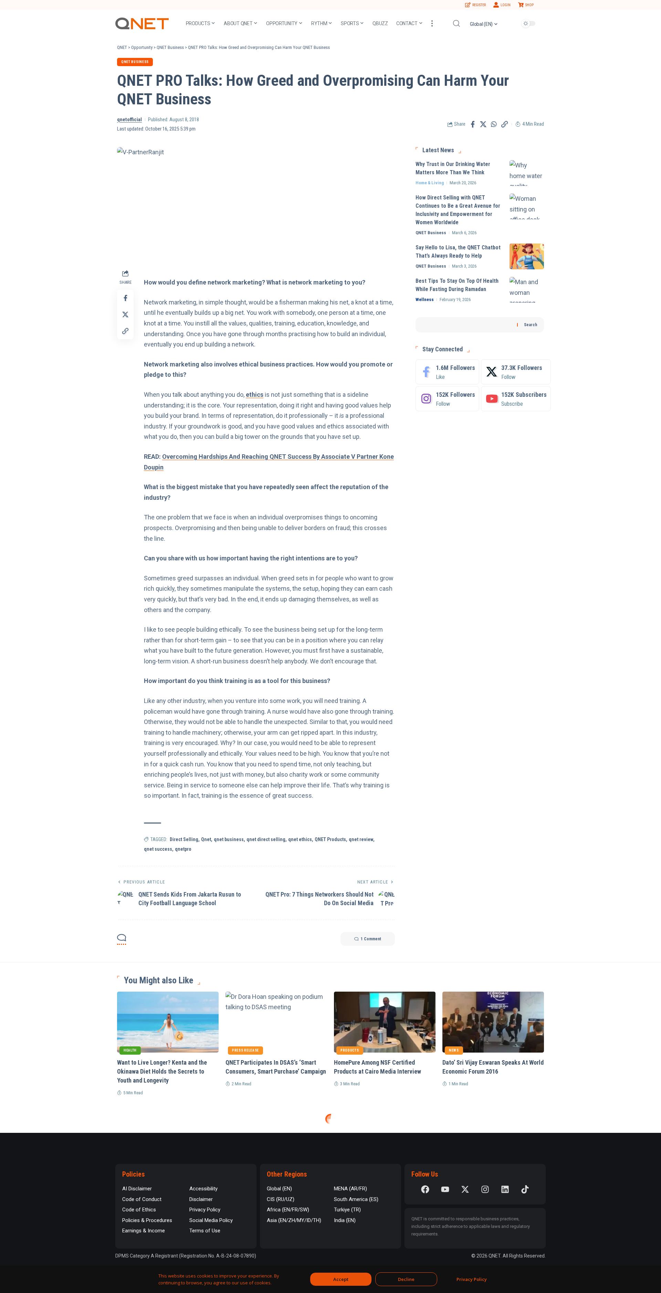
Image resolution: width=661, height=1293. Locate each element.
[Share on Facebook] (473, 124)
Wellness (425, 299)
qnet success (158, 849)
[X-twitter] (465, 1189)
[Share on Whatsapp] (494, 124)
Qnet (206, 839)
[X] (516, 371)
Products (349, 1050)
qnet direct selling (265, 839)
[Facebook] (447, 371)
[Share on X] (483, 124)
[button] (432, 23)
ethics (254, 394)
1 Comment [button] (371, 939)
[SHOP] (521, 5)
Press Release (245, 1050)
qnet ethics (300, 839)
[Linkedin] (505, 1189)
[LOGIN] (496, 5)
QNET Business (135, 62)
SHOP (529, 5)
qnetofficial (129, 119)
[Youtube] (516, 398)
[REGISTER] (468, 5)
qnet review (361, 839)
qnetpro (183, 849)
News (454, 1050)
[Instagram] (447, 398)
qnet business (229, 839)
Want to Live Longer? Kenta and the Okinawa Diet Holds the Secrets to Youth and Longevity (162, 1071)
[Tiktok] (525, 1189)
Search (530, 324)
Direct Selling (184, 839)
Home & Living (430, 182)
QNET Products (330, 839)
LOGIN (506, 5)
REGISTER (479, 5)
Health (130, 1050)
